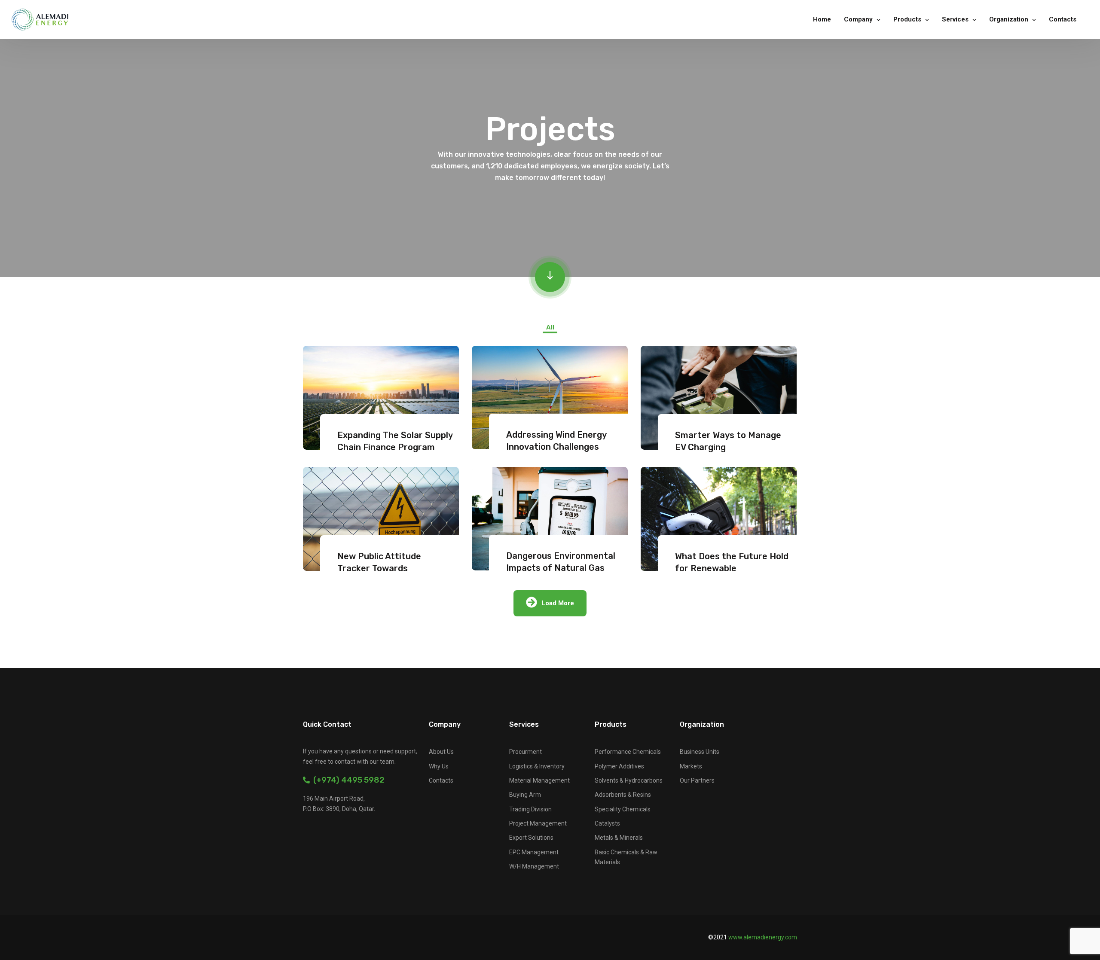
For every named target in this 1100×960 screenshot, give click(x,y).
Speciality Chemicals (623, 809)
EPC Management (534, 852)
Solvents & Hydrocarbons (629, 780)
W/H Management (534, 866)
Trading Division (530, 809)
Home (822, 19)
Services (955, 19)
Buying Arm (525, 794)
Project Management (538, 823)
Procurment (525, 751)
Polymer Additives (619, 766)
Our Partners (697, 780)
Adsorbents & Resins (623, 794)
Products (907, 19)
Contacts (1062, 19)
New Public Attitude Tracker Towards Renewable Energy (379, 568)
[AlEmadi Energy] (40, 19)
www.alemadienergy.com (762, 937)
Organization (1008, 19)
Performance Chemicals (628, 751)
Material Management (539, 780)
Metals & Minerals (619, 837)
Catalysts (607, 823)
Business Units (699, 751)
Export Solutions (531, 837)
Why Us (439, 766)
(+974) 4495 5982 (347, 780)
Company (858, 19)
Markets (691, 766)
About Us (441, 751)
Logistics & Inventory (537, 766)
